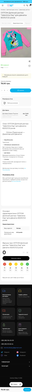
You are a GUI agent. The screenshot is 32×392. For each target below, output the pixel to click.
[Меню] (2, 5)
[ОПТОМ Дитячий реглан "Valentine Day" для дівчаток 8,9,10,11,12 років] (16, 43)
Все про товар (6, 23)
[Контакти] (27, 5)
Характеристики (18, 23)
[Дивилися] (20, 384)
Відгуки (28, 23)
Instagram (23, 352)
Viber (5, 355)
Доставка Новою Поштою (10, 113)
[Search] (24, 5)
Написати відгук (16, 258)
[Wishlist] (29, 66)
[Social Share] (29, 61)
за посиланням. (16, 181)
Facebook (22, 355)
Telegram (7, 352)
